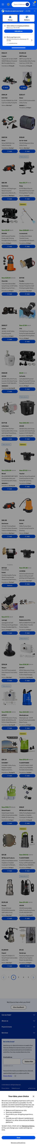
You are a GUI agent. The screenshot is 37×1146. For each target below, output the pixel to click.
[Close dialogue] (33, 1096)
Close (18, 1137)
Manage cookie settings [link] (18, 1142)
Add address (18, 31)
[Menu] (3, 4)
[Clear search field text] (25, 4)
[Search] (27, 4)
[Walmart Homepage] (8, 4)
